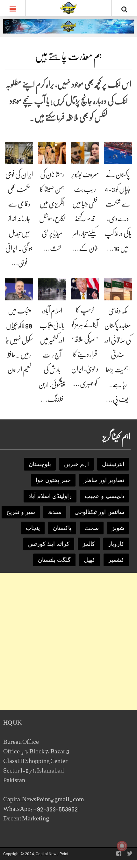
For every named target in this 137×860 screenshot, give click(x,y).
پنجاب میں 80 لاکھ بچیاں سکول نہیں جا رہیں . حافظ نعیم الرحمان (19, 340)
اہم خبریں (76, 464)
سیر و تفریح (20, 512)
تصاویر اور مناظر (104, 480)
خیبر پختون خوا (53, 480)
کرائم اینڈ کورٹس (48, 544)
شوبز (118, 528)
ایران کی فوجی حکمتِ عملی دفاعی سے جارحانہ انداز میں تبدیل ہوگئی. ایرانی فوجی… (19, 218)
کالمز (89, 544)
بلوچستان (40, 464)
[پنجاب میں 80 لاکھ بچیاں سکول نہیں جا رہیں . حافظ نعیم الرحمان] (19, 289)
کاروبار (116, 544)
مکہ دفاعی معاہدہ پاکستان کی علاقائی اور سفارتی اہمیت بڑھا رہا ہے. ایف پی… (118, 355)
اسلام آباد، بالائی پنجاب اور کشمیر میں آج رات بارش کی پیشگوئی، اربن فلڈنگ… (52, 355)
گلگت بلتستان (54, 560)
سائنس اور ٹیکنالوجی (99, 512)
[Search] (124, 9)
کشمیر (116, 560)
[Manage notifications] (122, 846)
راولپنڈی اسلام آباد (50, 496)
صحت (91, 528)
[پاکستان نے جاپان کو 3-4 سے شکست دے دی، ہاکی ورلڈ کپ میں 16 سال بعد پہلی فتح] (118, 153)
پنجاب (33, 528)
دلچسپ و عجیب (104, 496)
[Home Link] (68, 7)
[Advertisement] (68, 641)
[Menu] (12, 8)
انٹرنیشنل (113, 464)
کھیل (89, 560)
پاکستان (62, 528)
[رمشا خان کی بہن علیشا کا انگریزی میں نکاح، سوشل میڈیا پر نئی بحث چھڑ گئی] (52, 153)
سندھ (54, 512)
